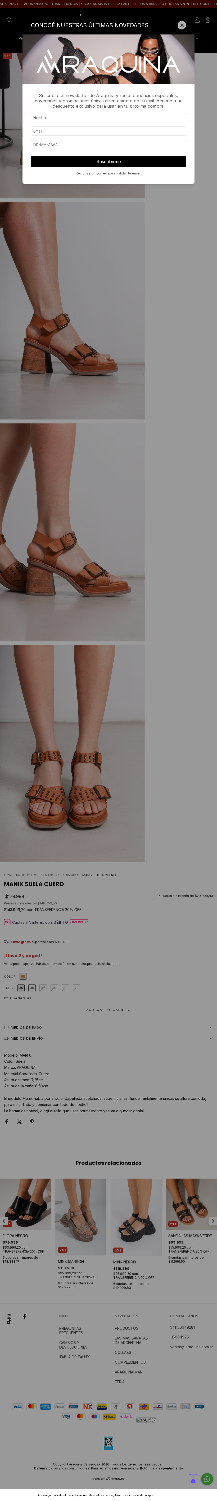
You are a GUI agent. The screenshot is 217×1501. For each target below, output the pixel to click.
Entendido (168, 1495)
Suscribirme (108, 161)
